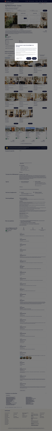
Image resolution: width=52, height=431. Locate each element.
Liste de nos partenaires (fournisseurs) (20, 55)
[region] (26, 52)
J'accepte (34, 58)
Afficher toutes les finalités (19, 58)
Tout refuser (29, 58)
